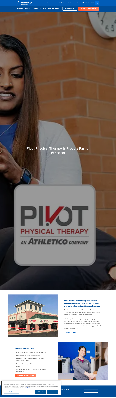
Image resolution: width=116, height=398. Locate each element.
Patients (20, 9)
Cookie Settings (11, 392)
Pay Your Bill (80, 3)
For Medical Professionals (60, 3)
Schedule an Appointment (25, 376)
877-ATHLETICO (89, 3)
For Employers (72, 3)
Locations (35, 9)
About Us (43, 9)
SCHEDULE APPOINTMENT (88, 9)
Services (27, 9)
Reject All (40, 392)
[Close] (58, 382)
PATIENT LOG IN (69, 9)
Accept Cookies (53, 392)
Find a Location (71, 332)
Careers (49, 3)
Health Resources (53, 9)
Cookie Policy (27, 387)
